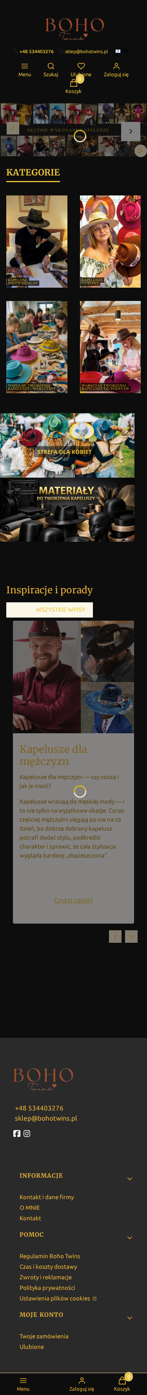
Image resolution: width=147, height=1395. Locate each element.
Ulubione (32, 1346)
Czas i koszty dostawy (48, 1266)
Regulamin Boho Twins (50, 1256)
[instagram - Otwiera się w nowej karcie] (28, 1133)
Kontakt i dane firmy (47, 1197)
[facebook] (119, 51)
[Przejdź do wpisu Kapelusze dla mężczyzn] (73, 677)
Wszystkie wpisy (60, 609)
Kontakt (30, 1218)
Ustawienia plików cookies (55, 1298)
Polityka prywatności (47, 1287)
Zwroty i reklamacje (46, 1277)
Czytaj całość (73, 900)
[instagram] (126, 50)
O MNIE (30, 1207)
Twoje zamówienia (44, 1336)
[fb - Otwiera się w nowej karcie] (17, 1133)
